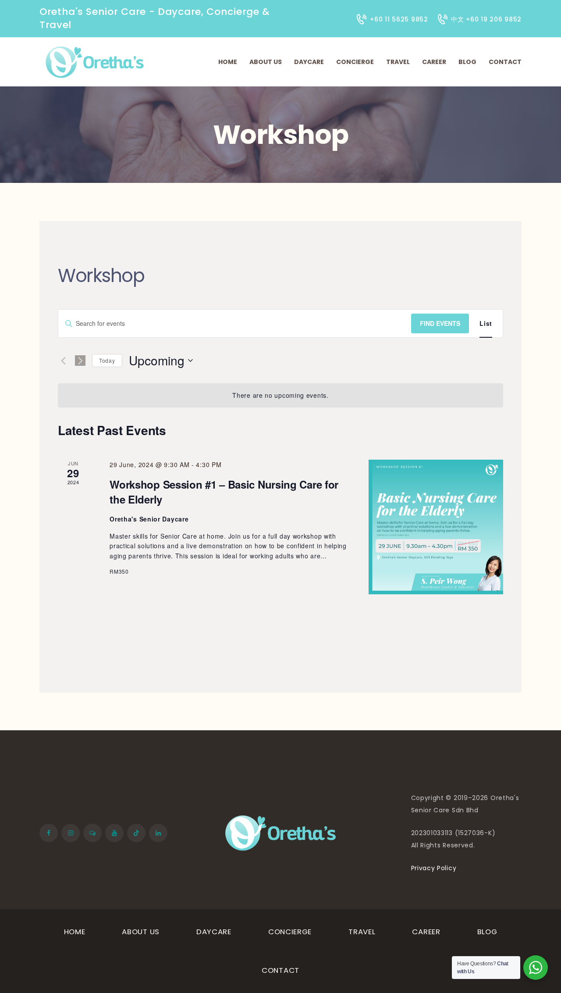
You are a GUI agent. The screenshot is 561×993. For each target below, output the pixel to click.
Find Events (440, 323)
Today (107, 360)
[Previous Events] (63, 360)
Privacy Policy (434, 868)
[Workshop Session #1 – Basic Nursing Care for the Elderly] (436, 527)
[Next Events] (80, 360)
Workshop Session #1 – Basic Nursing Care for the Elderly (224, 492)
